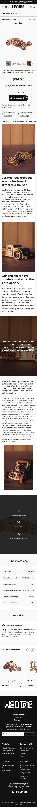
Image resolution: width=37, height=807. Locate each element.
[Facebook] (13, 792)
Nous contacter (7, 770)
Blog (3, 768)
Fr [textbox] (2, 2)
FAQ (21, 756)
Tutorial (29, 121)
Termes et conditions (27, 765)
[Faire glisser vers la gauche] (28, 650)
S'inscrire (29, 734)
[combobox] (2, 2)
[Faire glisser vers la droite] (32, 64)
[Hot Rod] (18, 43)
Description (6, 121)
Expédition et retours (27, 748)
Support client (25, 753)
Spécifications (18, 121)
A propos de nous (8, 765)
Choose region (18, 714)
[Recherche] (6, 7)
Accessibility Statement (24, 777)
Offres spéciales (7, 750)
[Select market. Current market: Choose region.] (31, 7)
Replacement (24, 750)
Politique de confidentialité (25, 768)
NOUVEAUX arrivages (9, 748)
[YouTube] (25, 792)
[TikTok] (21, 792)
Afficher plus (29, 72)
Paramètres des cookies (25, 773)
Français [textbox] (17, 720)
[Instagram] (17, 792)
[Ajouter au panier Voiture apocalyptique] (20, 685)
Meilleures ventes (8, 753)
